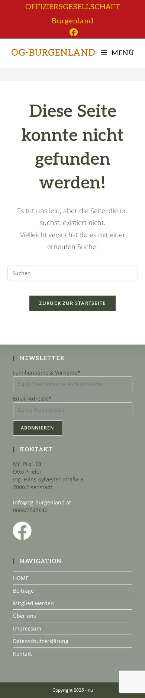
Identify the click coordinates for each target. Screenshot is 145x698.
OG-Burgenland (53, 52)
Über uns (24, 615)
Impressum (27, 628)
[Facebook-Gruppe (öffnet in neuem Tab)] (72, 32)
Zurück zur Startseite (72, 303)
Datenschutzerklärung (40, 641)
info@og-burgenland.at (42, 502)
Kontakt (22, 653)
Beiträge (23, 590)
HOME (21, 578)
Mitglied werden (33, 603)
